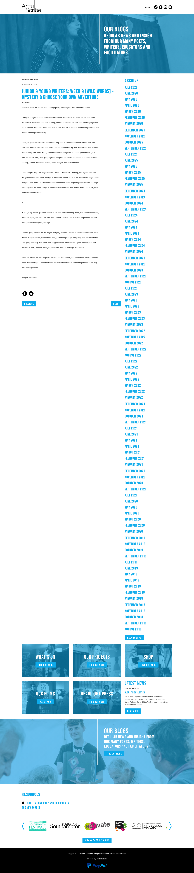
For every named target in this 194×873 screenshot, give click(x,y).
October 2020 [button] (134, 483)
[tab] (148, 87)
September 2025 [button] (136, 148)
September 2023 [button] (136, 276)
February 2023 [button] (135, 318)
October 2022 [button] (134, 343)
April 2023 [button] (132, 306)
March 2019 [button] (133, 586)
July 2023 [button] (131, 288)
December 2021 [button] (135, 404)
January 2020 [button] (134, 531)
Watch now (45, 701)
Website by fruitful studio (97, 859)
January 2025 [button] (134, 184)
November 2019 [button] (135, 544)
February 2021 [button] (135, 458)
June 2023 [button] (131, 294)
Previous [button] (23, 826)
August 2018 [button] (133, 629)
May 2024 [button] (131, 227)
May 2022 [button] (131, 373)
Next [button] (170, 826)
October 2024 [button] (134, 203)
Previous (29, 303)
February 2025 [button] (135, 178)
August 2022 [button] (133, 355)
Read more (132, 711)
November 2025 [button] (135, 136)
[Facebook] (24, 294)
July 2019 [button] (131, 562)
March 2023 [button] (133, 312)
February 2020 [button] (135, 525)
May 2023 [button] (131, 300)
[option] (42, 826)
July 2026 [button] (131, 87)
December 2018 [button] (135, 605)
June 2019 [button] (131, 568)
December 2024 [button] (135, 191)
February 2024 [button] (135, 245)
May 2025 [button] (131, 166)
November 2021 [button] (135, 410)
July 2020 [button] (131, 495)
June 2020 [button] (131, 501)
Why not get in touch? (97, 840)
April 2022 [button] (132, 379)
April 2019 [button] (132, 580)
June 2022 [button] (131, 367)
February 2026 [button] (135, 117)
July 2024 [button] (131, 215)
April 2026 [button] (132, 105)
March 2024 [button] (133, 239)
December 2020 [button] (135, 471)
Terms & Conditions (118, 853)
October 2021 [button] (134, 416)
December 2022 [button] (135, 331)
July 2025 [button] (131, 154)
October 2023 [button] (134, 270)
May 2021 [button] (131, 440)
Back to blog (134, 637)
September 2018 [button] (136, 623)
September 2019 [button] (136, 556)
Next (115, 303)
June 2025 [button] (131, 160)
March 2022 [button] (133, 385)
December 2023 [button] (135, 258)
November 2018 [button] (135, 611)
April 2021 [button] (132, 446)
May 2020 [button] (131, 507)
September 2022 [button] (136, 349)
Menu (147, 7)
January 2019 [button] (134, 598)
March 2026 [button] (133, 111)
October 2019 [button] (134, 550)
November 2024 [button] (135, 197)
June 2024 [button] (131, 221)
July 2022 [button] (131, 361)
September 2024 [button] (136, 209)
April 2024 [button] (132, 233)
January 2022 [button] (134, 397)
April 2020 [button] (132, 513)
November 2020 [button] (135, 477)
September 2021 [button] (136, 422)
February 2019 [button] (135, 592)
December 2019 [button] (135, 538)
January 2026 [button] (134, 123)
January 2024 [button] (134, 251)
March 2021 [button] (133, 452)
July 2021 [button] (131, 428)
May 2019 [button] (131, 574)
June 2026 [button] (131, 93)
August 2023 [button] (133, 282)
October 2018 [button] (134, 617)
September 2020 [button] (136, 489)
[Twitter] (31, 294)
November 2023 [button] (135, 264)
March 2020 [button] (133, 519)
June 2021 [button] (131, 434)
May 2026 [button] (131, 99)
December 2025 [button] (135, 130)
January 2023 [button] (134, 324)
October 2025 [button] (134, 142)
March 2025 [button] (133, 172)
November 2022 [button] (135, 337)
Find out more (45, 664)
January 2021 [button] (134, 464)
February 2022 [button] (135, 391)
